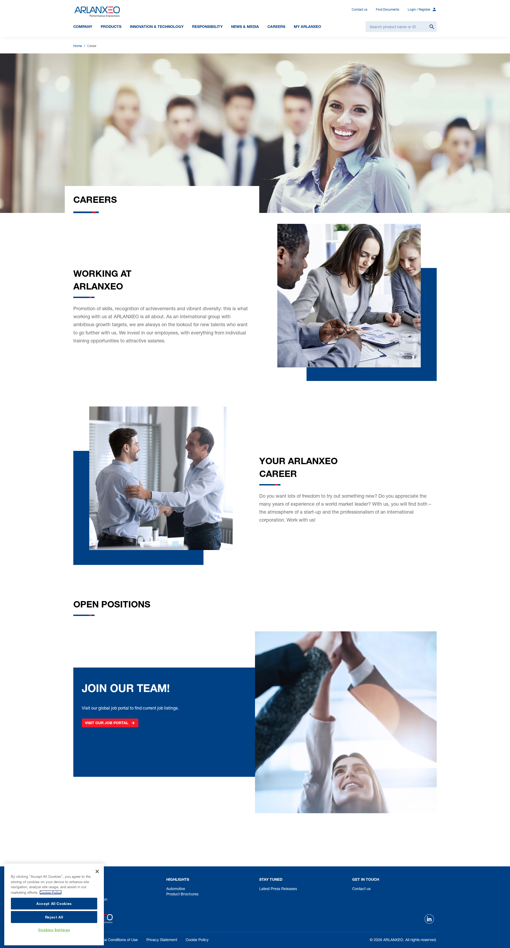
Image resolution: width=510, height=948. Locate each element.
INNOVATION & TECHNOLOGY (157, 26)
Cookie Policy (197, 939)
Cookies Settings (54, 930)
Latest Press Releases (278, 888)
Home (77, 46)
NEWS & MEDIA (245, 26)
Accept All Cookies (54, 903)
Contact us (359, 9)
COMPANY (82, 26)
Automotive (175, 888)
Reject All (54, 917)
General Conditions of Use (116, 939)
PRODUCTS (111, 26)
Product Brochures (182, 894)
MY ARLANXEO (307, 26)
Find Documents (387, 9)
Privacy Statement (161, 939)
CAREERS (276, 26)
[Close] (97, 871)
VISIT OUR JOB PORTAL (106, 722)
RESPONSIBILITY (207, 26)
